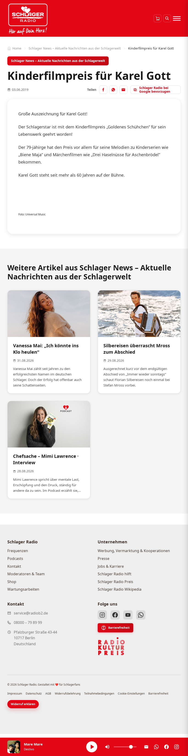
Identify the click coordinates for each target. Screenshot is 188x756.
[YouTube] (128, 615)
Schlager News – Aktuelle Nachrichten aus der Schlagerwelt (75, 48)
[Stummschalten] (107, 746)
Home (16, 48)
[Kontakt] (146, 747)
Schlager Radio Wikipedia (119, 589)
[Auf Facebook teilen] (103, 90)
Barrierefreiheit (119, 628)
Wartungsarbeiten (23, 589)
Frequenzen (17, 550)
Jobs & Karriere (111, 566)
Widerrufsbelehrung (67, 693)
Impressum (14, 693)
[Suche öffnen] (167, 18)
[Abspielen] (91, 746)
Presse (103, 558)
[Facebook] (115, 615)
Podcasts (15, 558)
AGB (48, 693)
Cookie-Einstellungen (131, 693)
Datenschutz (34, 693)
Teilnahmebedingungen (99, 693)
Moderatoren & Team (26, 573)
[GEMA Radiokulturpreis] (111, 646)
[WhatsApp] (140, 615)
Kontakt (14, 566)
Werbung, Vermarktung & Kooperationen (134, 550)
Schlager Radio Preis (115, 581)
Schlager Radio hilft (114, 573)
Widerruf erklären (23, 704)
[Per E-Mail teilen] (123, 90)
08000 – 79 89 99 (28, 622)
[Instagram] (102, 615)
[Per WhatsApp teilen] (113, 90)
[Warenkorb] (157, 18)
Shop (11, 581)
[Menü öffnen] (177, 18)
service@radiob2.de (31, 613)
